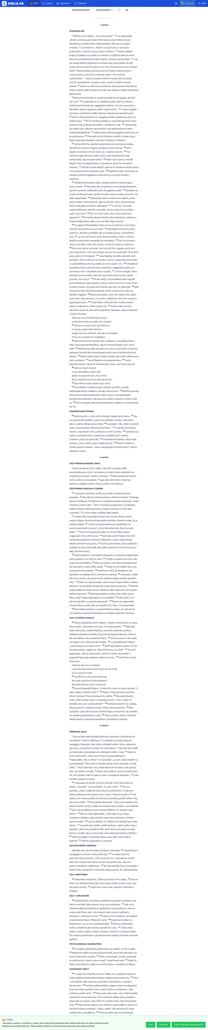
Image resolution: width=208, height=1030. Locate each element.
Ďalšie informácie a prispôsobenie (188, 1025)
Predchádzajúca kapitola (104, 18)
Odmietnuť (163, 1025)
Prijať (150, 1025)
